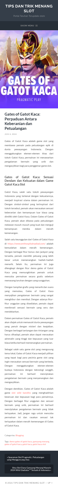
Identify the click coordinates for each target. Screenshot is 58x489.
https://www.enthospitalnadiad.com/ (27, 243)
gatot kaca (27, 444)
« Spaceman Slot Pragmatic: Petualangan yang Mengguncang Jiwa (25, 458)
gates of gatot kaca (13, 444)
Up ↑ (50, 483)
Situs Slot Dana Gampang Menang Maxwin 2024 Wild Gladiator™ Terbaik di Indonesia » (30, 469)
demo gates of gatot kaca (21, 441)
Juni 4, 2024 (11, 134)
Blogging (20, 435)
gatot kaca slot (39, 444)
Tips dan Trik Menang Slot (29, 8)
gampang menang (41, 441)
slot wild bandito (21, 392)
